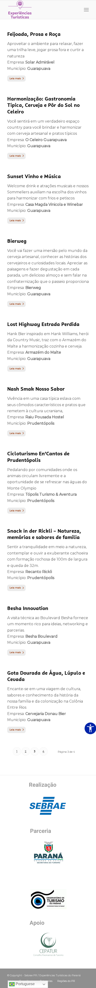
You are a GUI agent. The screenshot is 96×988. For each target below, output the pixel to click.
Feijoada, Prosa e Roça (34, 34)
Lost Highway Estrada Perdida (43, 324)
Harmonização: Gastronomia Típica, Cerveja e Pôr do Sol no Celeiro (43, 105)
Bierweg (17, 241)
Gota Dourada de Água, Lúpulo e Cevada (46, 676)
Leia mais (15, 78)
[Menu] (86, 9)
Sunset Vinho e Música (34, 176)
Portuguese (25, 984)
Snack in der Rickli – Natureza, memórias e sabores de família (44, 534)
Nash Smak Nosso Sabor (36, 388)
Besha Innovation (27, 608)
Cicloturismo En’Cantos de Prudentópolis (38, 456)
